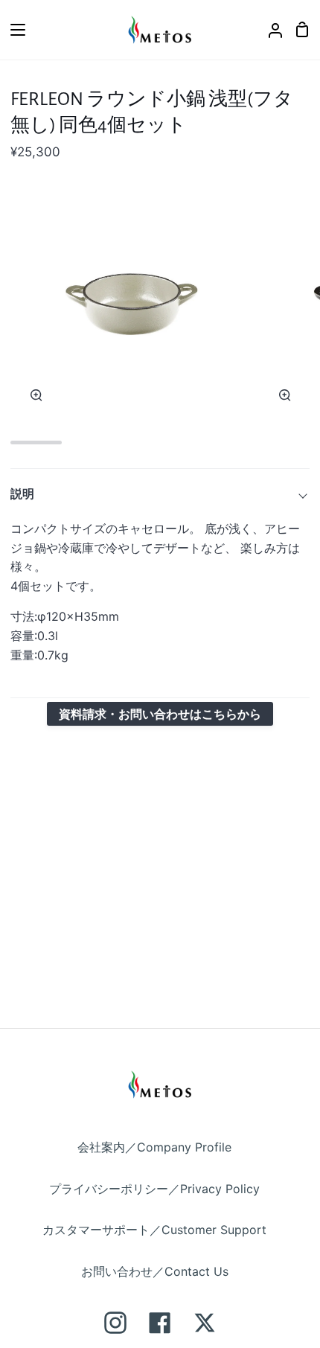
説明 (22, 493)
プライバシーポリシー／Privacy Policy (154, 1188)
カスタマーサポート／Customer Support (154, 1229)
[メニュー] (13, 30)
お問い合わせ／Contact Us (154, 1271)
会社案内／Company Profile (154, 1147)
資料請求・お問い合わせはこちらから (160, 713)
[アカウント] (269, 30)
